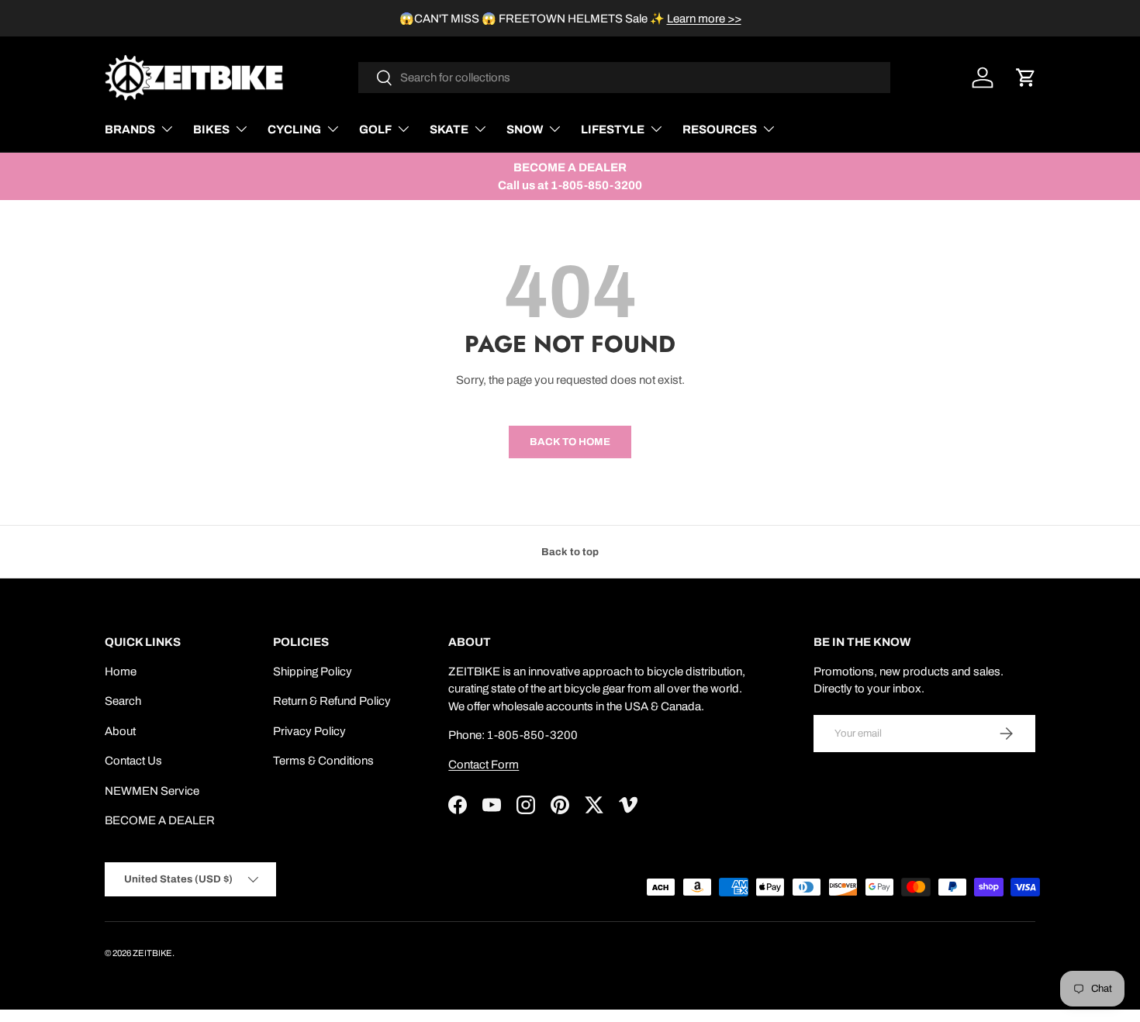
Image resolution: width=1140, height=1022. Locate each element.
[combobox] (624, 77)
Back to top (570, 552)
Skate (449, 129)
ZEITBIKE (152, 953)
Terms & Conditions (323, 760)
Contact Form (483, 764)
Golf (375, 129)
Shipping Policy (312, 671)
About (120, 731)
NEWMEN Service (152, 791)
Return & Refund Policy (332, 701)
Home (120, 671)
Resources (719, 129)
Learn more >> (704, 18)
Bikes (211, 129)
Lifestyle (612, 129)
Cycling (294, 129)
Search (123, 701)
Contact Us (133, 760)
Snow (524, 129)
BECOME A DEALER (160, 820)
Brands (130, 129)
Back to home (570, 441)
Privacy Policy (309, 731)
